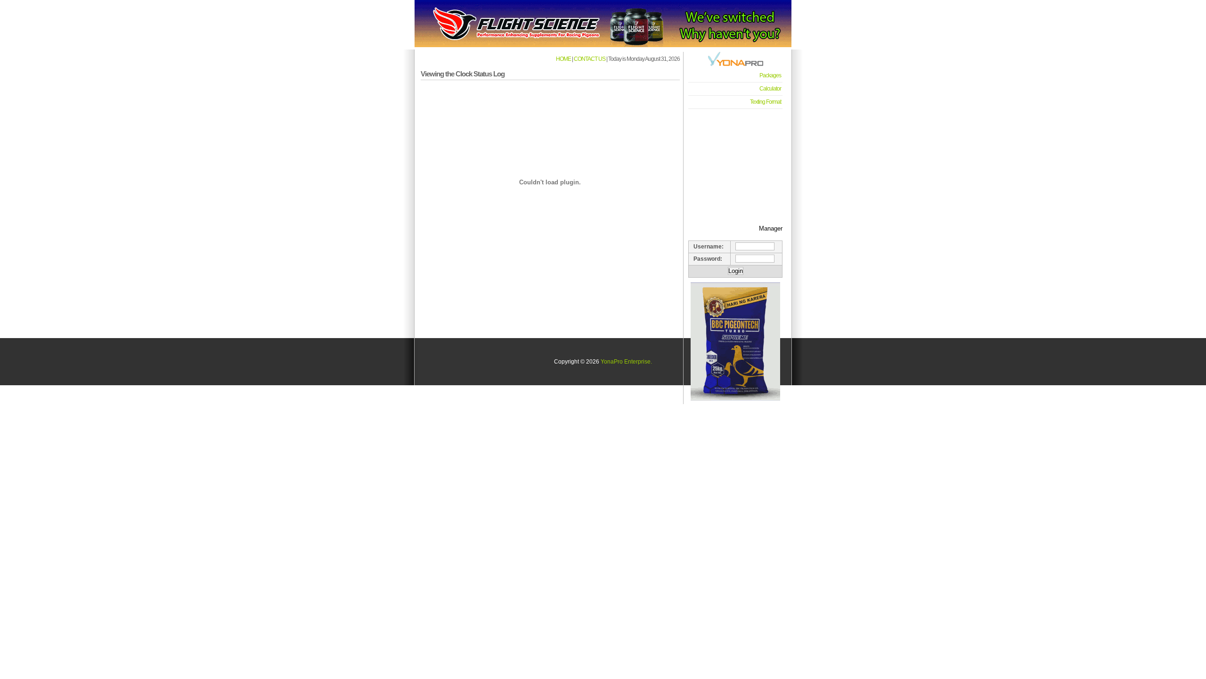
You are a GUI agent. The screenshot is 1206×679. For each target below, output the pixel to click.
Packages (770, 75)
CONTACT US (589, 59)
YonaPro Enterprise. (626, 361)
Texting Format (765, 102)
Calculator (770, 88)
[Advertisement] (735, 161)
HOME (563, 59)
